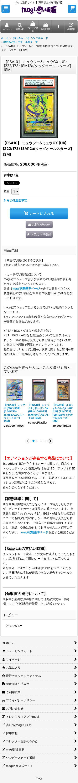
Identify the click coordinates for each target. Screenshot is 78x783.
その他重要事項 (17, 200)
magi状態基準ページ (26, 288)
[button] (5, 9)
